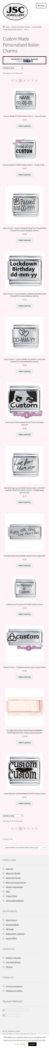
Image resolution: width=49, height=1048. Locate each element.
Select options (24, 126)
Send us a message (13, 958)
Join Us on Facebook (14, 986)
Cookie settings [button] (19, 1044)
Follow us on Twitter (14, 991)
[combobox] (24, 847)
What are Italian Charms (16, 882)
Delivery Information (14, 887)
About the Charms (13, 878)
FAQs (8, 891)
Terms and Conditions (15, 900)
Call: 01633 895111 (13, 962)
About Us (9, 869)
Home (7, 27)
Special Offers (11, 938)
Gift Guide (10, 929)
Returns (9, 967)
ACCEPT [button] (32, 1044)
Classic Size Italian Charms (20, 27)
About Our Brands (13, 873)
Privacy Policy (11, 896)
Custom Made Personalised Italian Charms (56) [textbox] (24, 847)
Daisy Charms (11, 920)
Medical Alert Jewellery (15, 934)
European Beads (12, 924)
